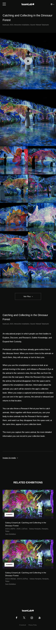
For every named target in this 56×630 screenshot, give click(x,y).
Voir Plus (27, 296)
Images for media (9, 458)
